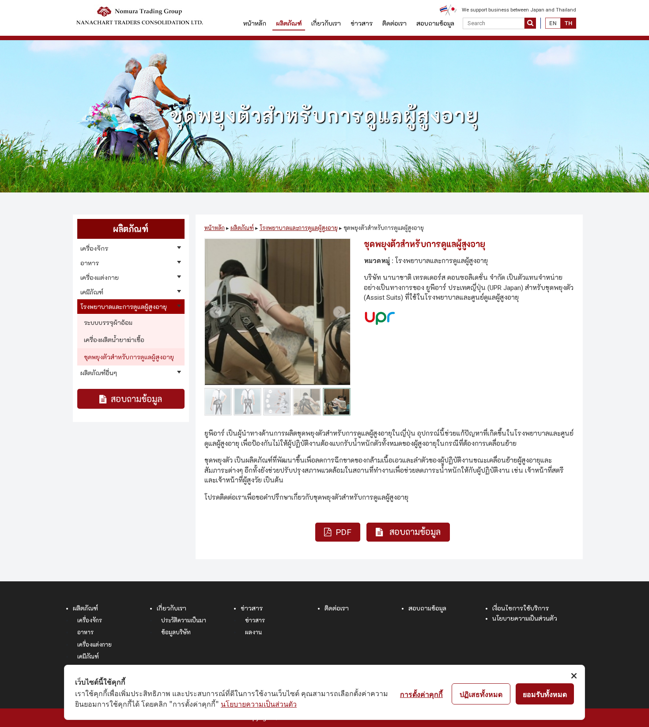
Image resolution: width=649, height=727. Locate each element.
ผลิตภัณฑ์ (289, 23)
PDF (343, 532)
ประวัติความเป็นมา (183, 620)
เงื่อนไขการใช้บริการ (520, 608)
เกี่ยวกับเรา (326, 23)
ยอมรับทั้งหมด (545, 694)
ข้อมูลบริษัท (176, 632)
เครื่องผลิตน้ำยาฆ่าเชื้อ (114, 339)
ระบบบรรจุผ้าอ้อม (108, 322)
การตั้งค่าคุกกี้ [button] (421, 694)
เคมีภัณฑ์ (88, 656)
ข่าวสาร (362, 23)
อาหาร (85, 632)
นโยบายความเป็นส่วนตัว (524, 618)
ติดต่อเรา (394, 23)
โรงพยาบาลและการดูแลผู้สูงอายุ (299, 228)
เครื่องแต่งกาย (94, 644)
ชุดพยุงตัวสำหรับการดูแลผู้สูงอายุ (129, 357)
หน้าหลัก (254, 23)
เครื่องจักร (89, 620)
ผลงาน (253, 632)
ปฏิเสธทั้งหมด (481, 694)
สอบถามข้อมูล (435, 23)
